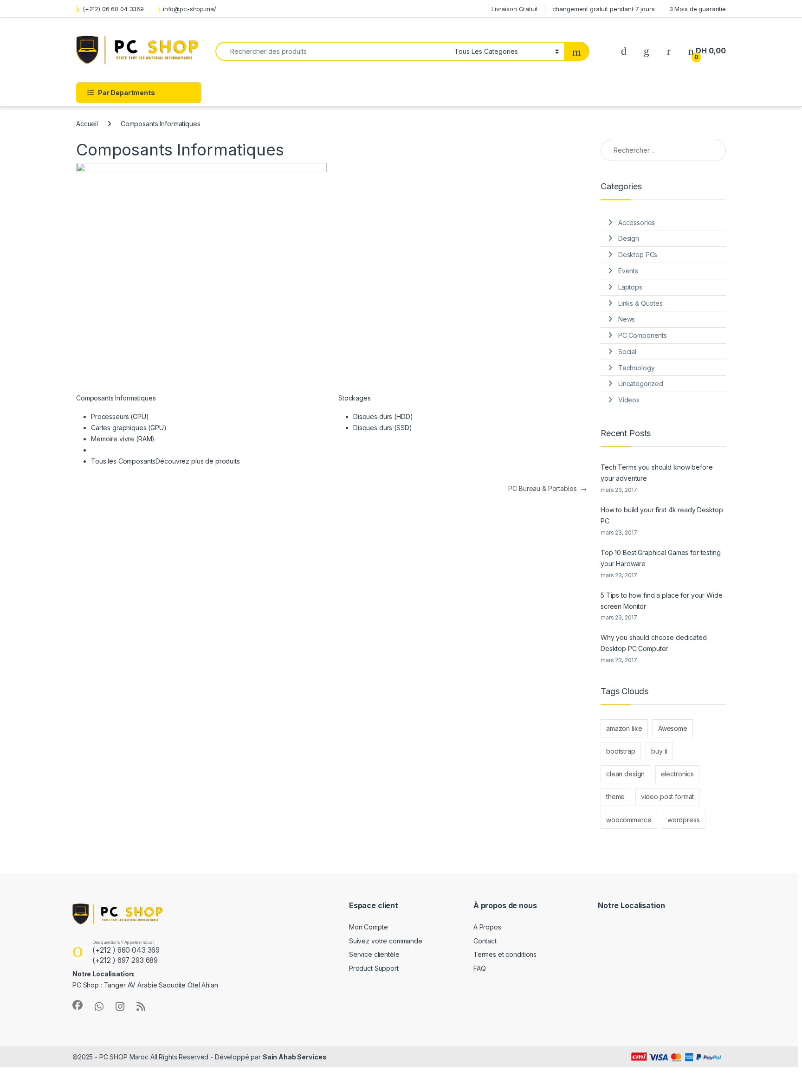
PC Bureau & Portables (547, 488)
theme (615, 796)
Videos (629, 400)
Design (628, 238)
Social (627, 351)
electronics (677, 774)
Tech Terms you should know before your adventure (656, 472)
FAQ (479, 968)
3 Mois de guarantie (697, 9)
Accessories (636, 222)
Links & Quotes (640, 303)
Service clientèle (374, 954)
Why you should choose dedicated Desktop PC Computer (654, 642)
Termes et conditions (505, 954)
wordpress (683, 820)
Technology (636, 368)
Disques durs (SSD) (382, 428)
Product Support (374, 968)
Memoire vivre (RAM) (123, 439)
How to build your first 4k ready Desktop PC (662, 515)
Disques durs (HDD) (383, 416)
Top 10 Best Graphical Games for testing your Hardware (661, 558)
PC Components (642, 335)
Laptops (630, 287)
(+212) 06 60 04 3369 (113, 9)
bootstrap (620, 751)
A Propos (487, 927)
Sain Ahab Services (294, 1057)
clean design (625, 774)
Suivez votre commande (385, 941)
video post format (667, 796)
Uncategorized (640, 383)
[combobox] (332, 51)
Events (628, 271)
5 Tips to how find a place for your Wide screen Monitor (661, 600)
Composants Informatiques (116, 398)
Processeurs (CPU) (120, 416)
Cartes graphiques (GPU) (129, 428)
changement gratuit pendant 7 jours (603, 9)
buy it (659, 751)
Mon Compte (368, 927)
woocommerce (628, 820)
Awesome (672, 728)
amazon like (624, 728)
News (626, 319)
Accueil (87, 124)
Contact (485, 941)
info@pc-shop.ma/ (189, 9)
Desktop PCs (637, 254)
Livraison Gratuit (515, 9)
